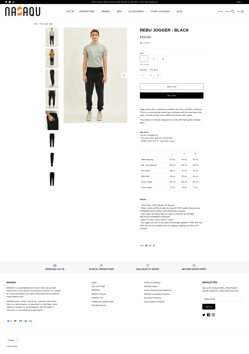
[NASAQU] (22, 11)
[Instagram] (13, 2)
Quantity (149, 70)
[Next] (124, 75)
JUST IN (70, 11)
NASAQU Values (151, 286)
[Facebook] (10, 2)
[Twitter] (6, 2)
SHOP (94, 283)
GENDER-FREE (87, 11)
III (163, 59)
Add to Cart (171, 87)
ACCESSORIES (136, 11)
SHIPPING (96, 290)
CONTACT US (97, 298)
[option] (95, 75)
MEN (119, 11)
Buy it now (172, 95)
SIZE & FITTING (98, 286)
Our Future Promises (152, 298)
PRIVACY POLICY (99, 294)
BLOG (179, 11)
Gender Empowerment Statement (158, 290)
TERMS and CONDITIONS (102, 302)
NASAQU (146, 43)
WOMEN (106, 11)
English (238, 2)
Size (141, 53)
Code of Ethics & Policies (154, 302)
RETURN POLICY (99, 305)
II (153, 59)
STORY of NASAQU (160, 11)
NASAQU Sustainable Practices (157, 294)
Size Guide (144, 64)
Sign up (209, 307)
